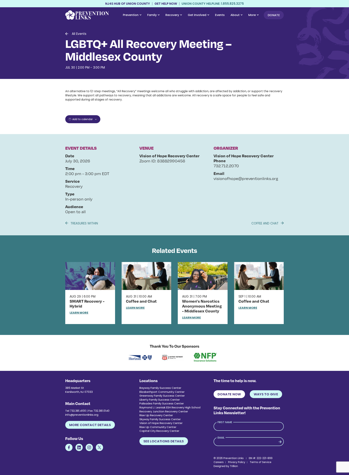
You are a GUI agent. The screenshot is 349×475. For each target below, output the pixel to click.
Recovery (172, 15)
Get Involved (197, 15)
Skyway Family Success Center (160, 419)
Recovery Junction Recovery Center (163, 411)
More (252, 15)
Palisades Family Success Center (161, 403)
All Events (79, 34)
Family (152, 15)
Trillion (234, 466)
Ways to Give (266, 394)
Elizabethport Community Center (161, 392)
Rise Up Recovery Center (156, 415)
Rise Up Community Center (157, 427)
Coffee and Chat (265, 223)
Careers (219, 462)
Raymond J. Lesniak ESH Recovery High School (169, 407)
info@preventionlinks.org (81, 415)
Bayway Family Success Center (160, 388)
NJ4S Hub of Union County (127, 3)
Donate (274, 15)
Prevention (131, 15)
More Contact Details (90, 425)
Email (221, 437)
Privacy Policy (236, 462)
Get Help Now (166, 3)
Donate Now (229, 394)
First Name (225, 422)
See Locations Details (163, 441)
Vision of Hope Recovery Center (160, 423)
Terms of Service (260, 462)
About (235, 15)
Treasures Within (84, 223)
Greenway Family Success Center (162, 396)
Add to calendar (82, 119)
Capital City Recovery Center (159, 431)
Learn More (79, 313)
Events (220, 15)
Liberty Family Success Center (159, 400)
